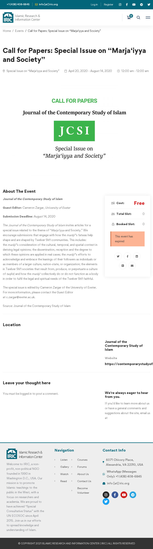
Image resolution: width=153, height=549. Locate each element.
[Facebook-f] (115, 494)
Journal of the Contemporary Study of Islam (42, 306)
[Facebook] (127, 256)
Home (7, 31)
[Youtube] (124, 494)
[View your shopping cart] (130, 17)
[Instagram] (106, 494)
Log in (94, 4)
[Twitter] (118, 256)
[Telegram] (132, 494)
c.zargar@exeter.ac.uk (20, 297)
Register (108, 4)
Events (19, 31)
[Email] (132, 265)
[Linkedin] (136, 256)
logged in (26, 393)
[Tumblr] (123, 265)
